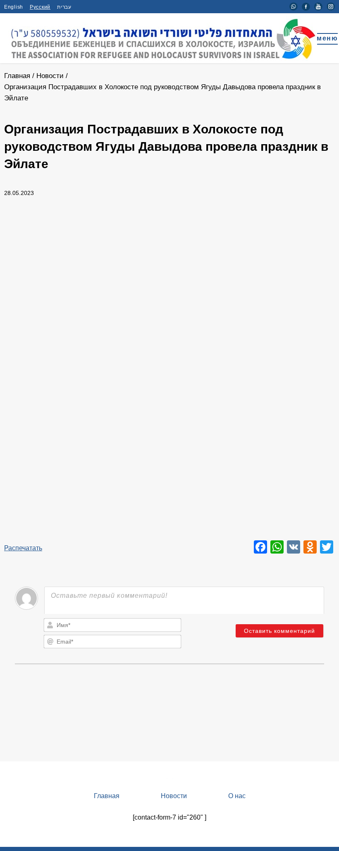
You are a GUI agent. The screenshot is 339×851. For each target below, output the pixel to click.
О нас (237, 795)
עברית (64, 7)
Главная (17, 76)
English (13, 7)
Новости (50, 76)
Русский (40, 7)
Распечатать (23, 547)
